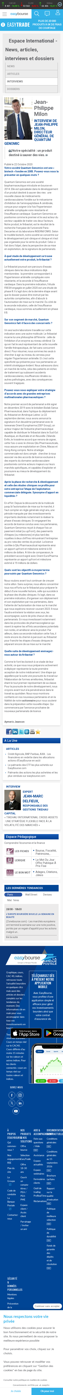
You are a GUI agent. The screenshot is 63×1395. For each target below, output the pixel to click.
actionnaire (29, 700)
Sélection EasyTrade (24, 1157)
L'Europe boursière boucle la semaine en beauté (30, 915)
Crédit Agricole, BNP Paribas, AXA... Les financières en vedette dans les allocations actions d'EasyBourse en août (31, 757)
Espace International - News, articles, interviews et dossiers (31, 49)
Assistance (38, 1155)
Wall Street (31, 894)
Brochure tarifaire (51, 1178)
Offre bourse (23, 1148)
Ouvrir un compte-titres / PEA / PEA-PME (24, 1188)
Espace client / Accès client (23, 1211)
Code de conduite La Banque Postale (11, 1198)
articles (13, 73)
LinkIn (14, 730)
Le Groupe (11, 1179)
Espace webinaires (38, 1172)
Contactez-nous (11, 1217)
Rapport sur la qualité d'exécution (51, 1194)
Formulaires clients (38, 1181)
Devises (47, 894)
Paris (10, 894)
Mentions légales (11, 1297)
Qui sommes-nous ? (11, 1146)
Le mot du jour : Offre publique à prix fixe (46, 863)
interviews (15, 81)
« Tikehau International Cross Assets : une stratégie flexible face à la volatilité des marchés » (31, 821)
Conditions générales (51, 1141)
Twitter (21, 730)
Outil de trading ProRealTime (38, 1192)
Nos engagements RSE (11, 1159)
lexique (20, 860)
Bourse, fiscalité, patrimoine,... (46, 852)
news (11, 66)
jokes (39, 875)
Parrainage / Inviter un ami (24, 1225)
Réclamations (38, 1201)
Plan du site (11, 1170)
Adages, (41, 872)
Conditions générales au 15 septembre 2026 (51, 1159)
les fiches (22, 851)
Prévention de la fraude (11, 1307)
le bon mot (22, 872)
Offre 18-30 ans (23, 1168)
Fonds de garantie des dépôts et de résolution (51, 1255)
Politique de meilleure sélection (51, 1214)
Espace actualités (38, 1163)
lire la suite (12, 937)
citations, (52, 872)
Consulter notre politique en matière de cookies (25, 1380)
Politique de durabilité (51, 1233)
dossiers (13, 89)
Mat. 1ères (13, 900)
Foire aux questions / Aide (38, 1143)
